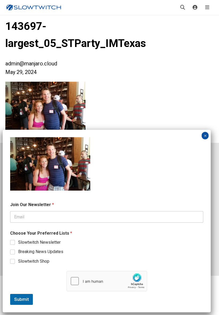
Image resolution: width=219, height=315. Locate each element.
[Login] (195, 7)
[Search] (182, 7)
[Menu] (207, 7)
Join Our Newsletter (32, 204)
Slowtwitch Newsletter (39, 242)
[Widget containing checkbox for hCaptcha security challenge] (107, 281)
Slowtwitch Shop (33, 261)
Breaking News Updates (40, 251)
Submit (21, 299)
